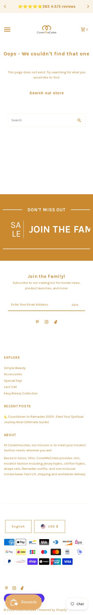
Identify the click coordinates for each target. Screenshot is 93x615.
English (18, 526)
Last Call (10, 387)
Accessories (13, 374)
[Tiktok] (55, 322)
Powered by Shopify (53, 610)
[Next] (88, 6)
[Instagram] (46, 322)
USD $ (53, 526)
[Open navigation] (17, 29)
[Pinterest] (37, 322)
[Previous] (5, 6)
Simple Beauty (15, 368)
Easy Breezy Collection (21, 393)
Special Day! (13, 380)
